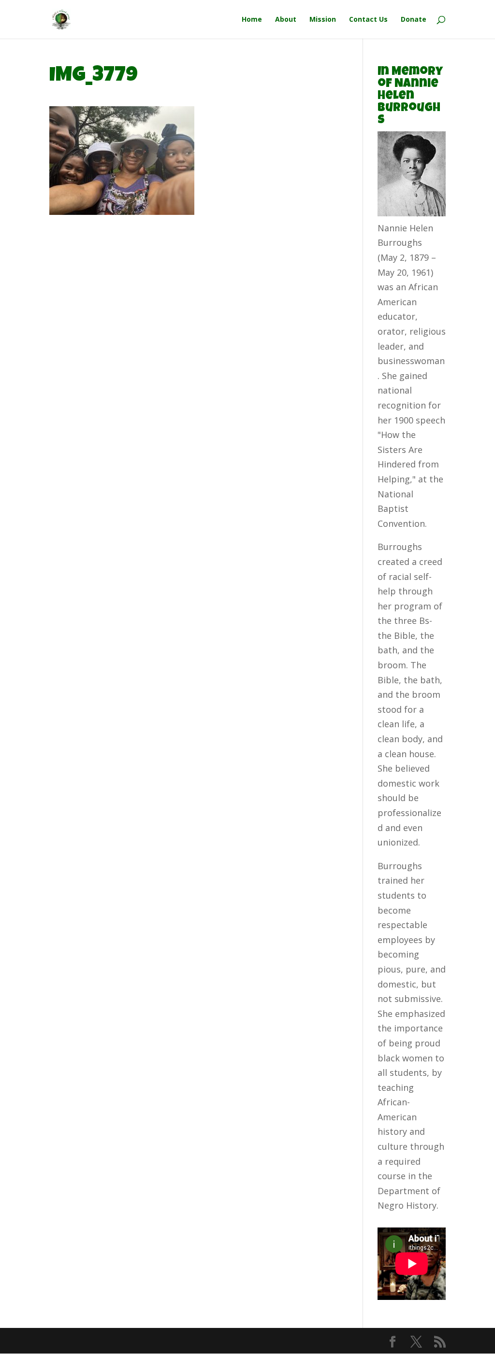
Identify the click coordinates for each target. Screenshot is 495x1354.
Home (252, 20)
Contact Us (368, 20)
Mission (322, 20)
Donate (413, 20)
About (285, 20)
